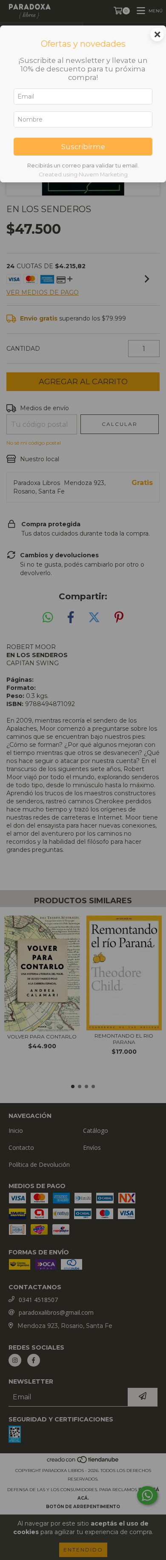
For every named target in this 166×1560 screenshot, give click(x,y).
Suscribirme (83, 146)
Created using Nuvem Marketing (83, 174)
